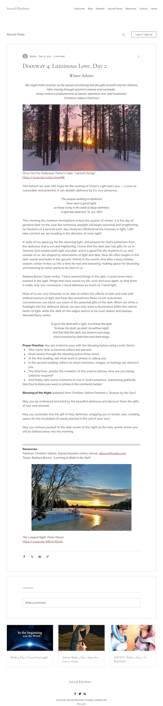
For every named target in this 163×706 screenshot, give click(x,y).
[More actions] (138, 56)
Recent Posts (16, 34)
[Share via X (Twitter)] (31, 556)
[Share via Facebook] (24, 556)
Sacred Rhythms (18, 8)
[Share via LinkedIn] (39, 556)
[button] (131, 8)
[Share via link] (47, 556)
